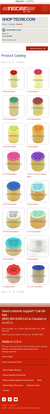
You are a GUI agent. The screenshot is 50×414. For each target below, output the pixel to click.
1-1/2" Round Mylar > (34, 119)
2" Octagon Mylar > (9, 287)
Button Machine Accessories (14, 375)
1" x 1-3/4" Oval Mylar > (35, 287)
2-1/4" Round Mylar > (10, 174)
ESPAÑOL (30, 1)
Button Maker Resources (13, 385)
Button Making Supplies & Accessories (18, 380)
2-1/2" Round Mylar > (10, 204)
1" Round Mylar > (33, 92)
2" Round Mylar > (33, 147)
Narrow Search (36, 48)
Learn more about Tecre (12, 362)
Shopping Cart (13, 30)
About (39, 380)
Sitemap (13, 405)
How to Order (7, 357)
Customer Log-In (33, 385)
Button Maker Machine (12, 370)
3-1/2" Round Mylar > (34, 232)
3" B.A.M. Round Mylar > (11, 232)
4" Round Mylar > (9, 259)
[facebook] (4, 399)
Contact (6, 390)
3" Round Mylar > (33, 204)
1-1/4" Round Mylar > (10, 119)
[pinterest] (10, 399)
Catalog (11, 24)
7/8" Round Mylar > (9, 92)
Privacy (4, 405)
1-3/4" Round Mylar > (10, 147)
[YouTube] (16, 399)
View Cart (6, 40)
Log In (13, 40)
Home (4, 24)
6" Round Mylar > (33, 259)
